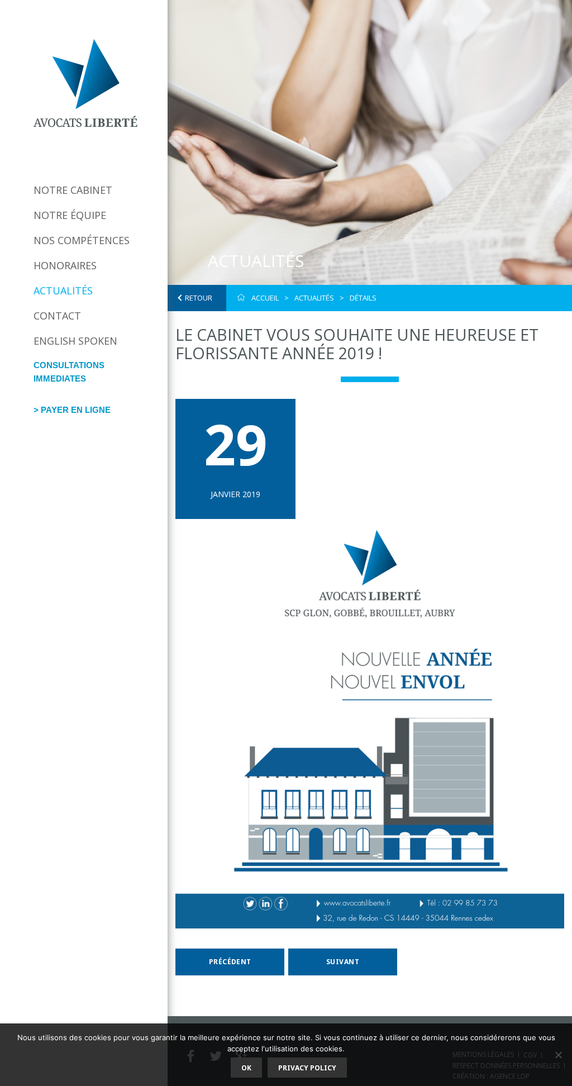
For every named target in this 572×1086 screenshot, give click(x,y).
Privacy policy (307, 1068)
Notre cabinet (73, 190)
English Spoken (75, 340)
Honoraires (65, 265)
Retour (198, 298)
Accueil (265, 298)
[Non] (558, 1054)
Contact (57, 315)
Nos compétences (82, 240)
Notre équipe (70, 215)
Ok (246, 1068)
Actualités (63, 290)
